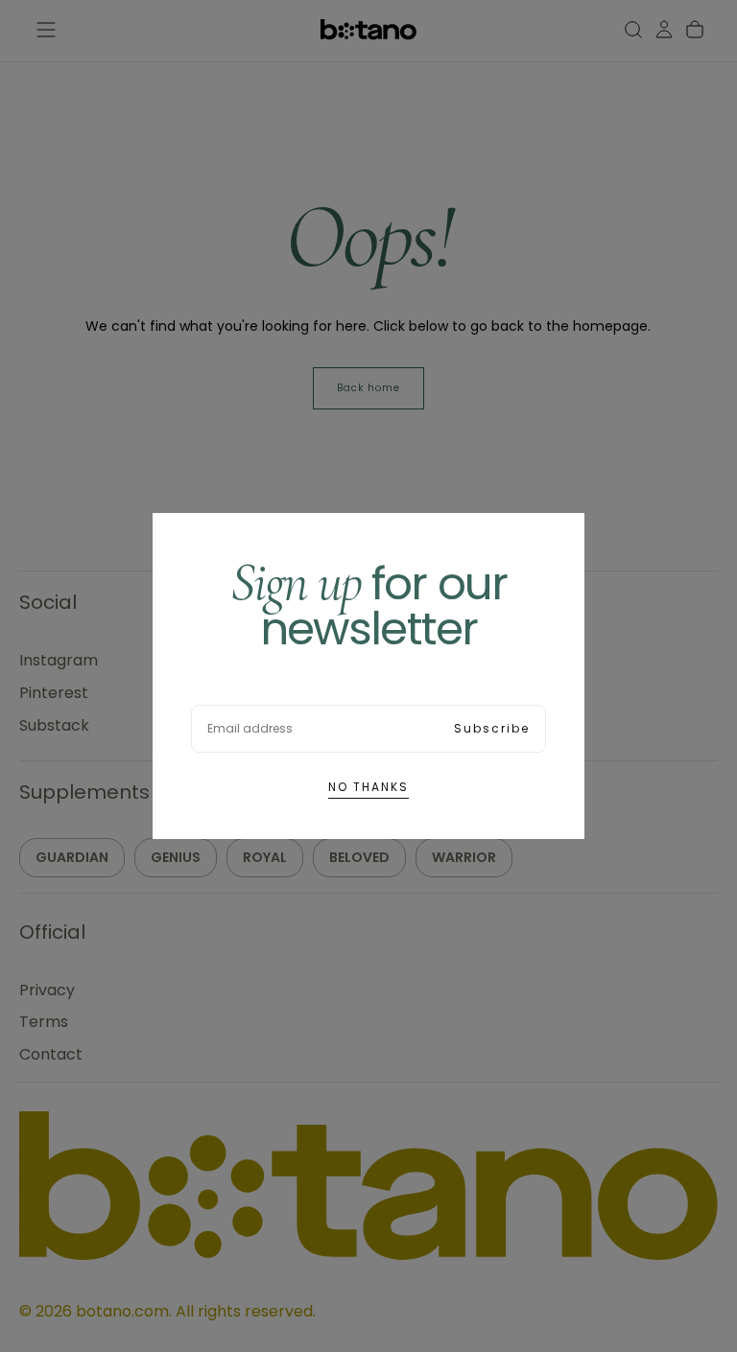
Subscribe (492, 728)
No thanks (368, 787)
